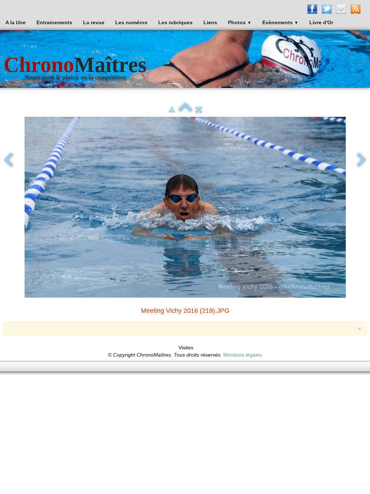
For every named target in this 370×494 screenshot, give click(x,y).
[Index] (185, 110)
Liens (210, 22)
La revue (93, 22)
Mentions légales (242, 355)
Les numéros (131, 22)
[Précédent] (8, 160)
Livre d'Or (321, 22)
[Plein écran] (199, 110)
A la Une (15, 22)
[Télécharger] (172, 110)
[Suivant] (361, 160)
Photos (239, 22)
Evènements (280, 22)
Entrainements (54, 22)
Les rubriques (175, 22)
